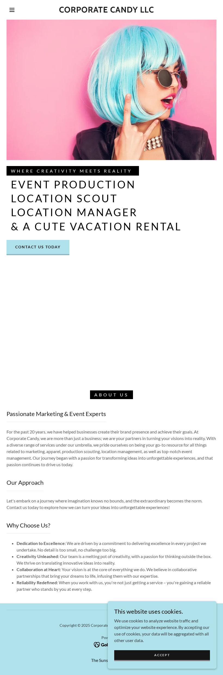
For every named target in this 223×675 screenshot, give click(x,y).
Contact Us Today (38, 247)
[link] (106, 10)
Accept (162, 655)
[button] (12, 9)
